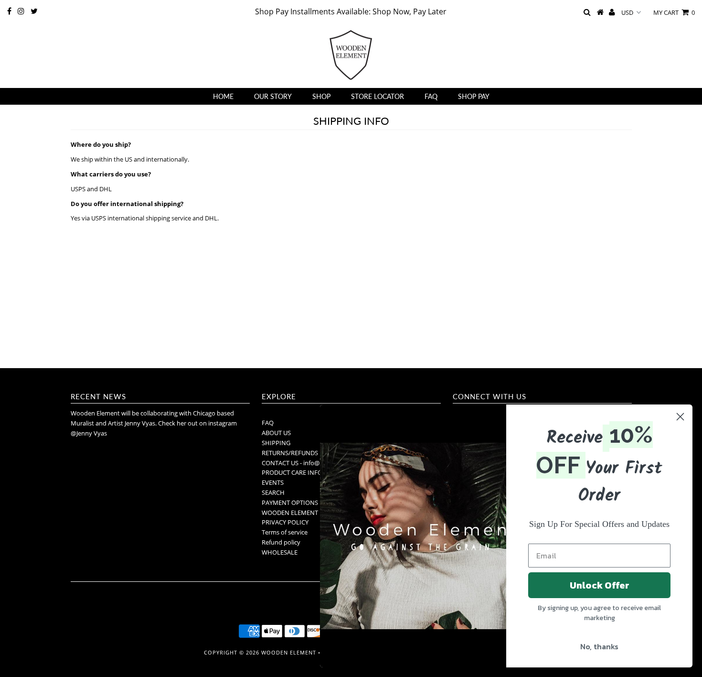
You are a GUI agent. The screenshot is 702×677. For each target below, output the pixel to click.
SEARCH (273, 492)
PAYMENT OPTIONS (290, 502)
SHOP (321, 96)
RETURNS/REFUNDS (290, 452)
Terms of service (285, 532)
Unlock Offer (599, 585)
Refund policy (281, 542)
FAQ (431, 96)
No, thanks (599, 646)
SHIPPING (276, 442)
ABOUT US (276, 432)
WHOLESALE (280, 552)
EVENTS (273, 482)
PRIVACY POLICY (285, 522)
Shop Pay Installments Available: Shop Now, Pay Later (351, 11)
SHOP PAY (473, 96)
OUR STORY (273, 96)
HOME (223, 96)
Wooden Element (288, 652)
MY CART (674, 12)
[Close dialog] (680, 416)
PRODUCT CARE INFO (292, 472)
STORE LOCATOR (377, 96)
